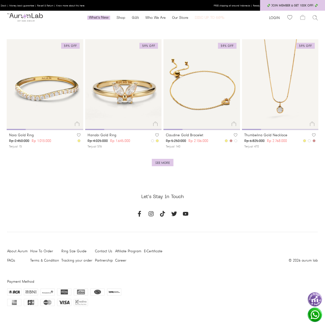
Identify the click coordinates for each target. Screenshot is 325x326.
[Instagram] (151, 215)
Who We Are (155, 17)
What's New (98, 17)
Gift (135, 17)
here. (82, 5)
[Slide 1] (16, 129)
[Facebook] (139, 215)
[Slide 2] (35, 129)
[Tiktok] (162, 215)
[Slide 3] (54, 129)
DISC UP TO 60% (210, 17)
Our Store (180, 17)
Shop (121, 17)
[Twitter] (174, 215)
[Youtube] (185, 215)
